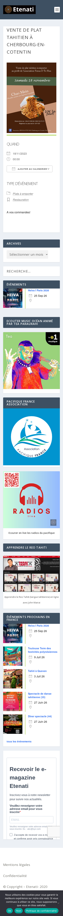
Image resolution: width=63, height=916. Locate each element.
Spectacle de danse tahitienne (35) (39, 695)
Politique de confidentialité (41, 910)
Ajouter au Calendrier (32, 169)
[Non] (58, 903)
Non (18, 910)
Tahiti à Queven (37, 671)
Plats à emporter (23, 194)
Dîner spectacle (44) (40, 716)
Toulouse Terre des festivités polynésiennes (42, 649)
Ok (9, 910)
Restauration (21, 200)
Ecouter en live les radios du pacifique (32, 533)
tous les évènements (19, 741)
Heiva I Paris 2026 (38, 290)
